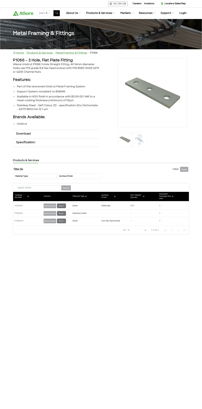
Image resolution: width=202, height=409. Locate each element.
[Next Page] (178, 230)
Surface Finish (66, 176)
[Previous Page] (172, 230)
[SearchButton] (56, 13)
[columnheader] (29, 196)
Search (66, 188)
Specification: (26, 142)
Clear (175, 169)
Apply (184, 170)
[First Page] (165, 230)
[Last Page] (184, 230)
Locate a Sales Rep (175, 4)
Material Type (21, 176)
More (61, 206)
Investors (149, 4)
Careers (137, 4)
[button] (74, 13)
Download (23, 134)
